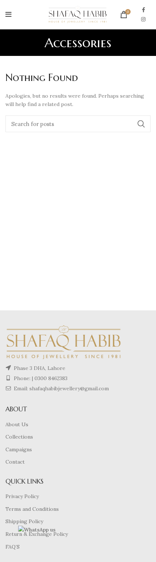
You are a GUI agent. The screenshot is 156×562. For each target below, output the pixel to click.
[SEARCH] (141, 123)
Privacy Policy (22, 496)
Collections (19, 436)
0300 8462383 (50, 378)
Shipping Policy (24, 521)
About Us (16, 424)
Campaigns (18, 449)
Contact (15, 462)
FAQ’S (12, 546)
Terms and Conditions (32, 509)
